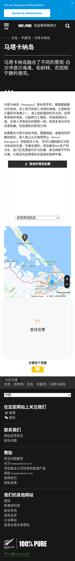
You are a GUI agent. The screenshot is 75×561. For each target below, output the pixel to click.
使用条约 (10, 478)
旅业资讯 (10, 510)
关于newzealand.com (18, 463)
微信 (12, 418)
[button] (6, 26)
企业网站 (10, 520)
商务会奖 (10, 515)
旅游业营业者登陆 (17, 525)
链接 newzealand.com (18, 473)
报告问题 (10, 440)
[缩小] (67, 284)
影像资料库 (12, 505)
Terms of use (37, 296)
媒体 (7, 501)
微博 (12, 413)
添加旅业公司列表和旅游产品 (25, 468)
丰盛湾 (52, 284)
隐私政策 (10, 483)
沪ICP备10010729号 (17, 554)
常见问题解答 (13, 459)
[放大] (67, 278)
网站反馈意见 (13, 436)
